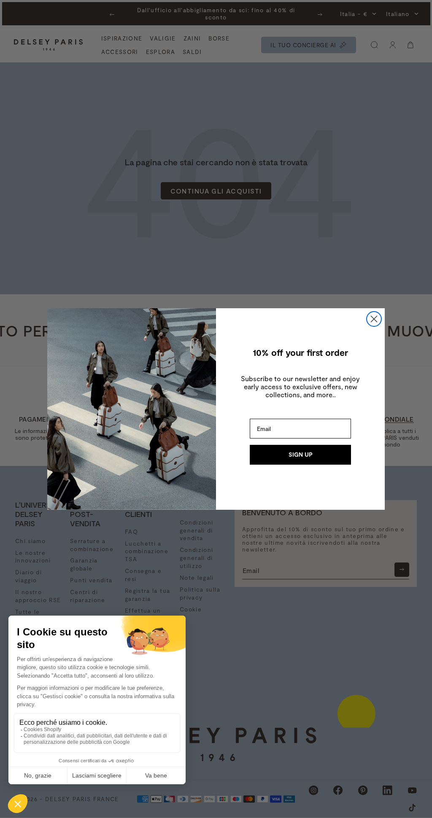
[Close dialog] (374, 319)
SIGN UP (301, 454)
